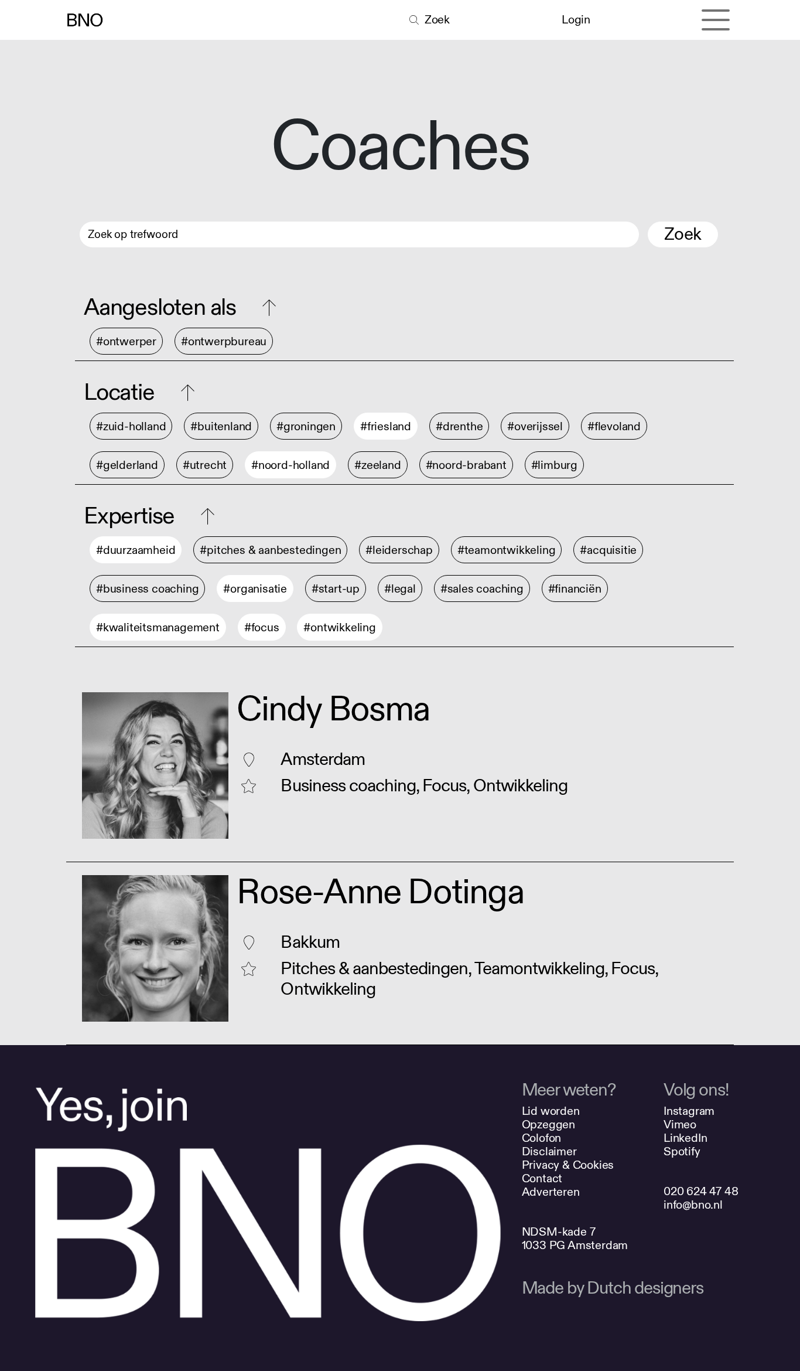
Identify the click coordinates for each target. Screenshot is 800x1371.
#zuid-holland (131, 426)
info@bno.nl (693, 1205)
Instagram (689, 1111)
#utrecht (205, 465)
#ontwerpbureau (223, 341)
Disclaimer (549, 1151)
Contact (542, 1178)
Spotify (682, 1151)
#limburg (554, 465)
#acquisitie (608, 550)
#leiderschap (399, 550)
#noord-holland (290, 465)
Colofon (542, 1138)
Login (576, 19)
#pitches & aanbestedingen (270, 550)
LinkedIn (685, 1138)
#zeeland (377, 465)
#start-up (336, 588)
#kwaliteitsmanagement (158, 627)
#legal (400, 588)
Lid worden (551, 1111)
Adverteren (551, 1192)
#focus (261, 627)
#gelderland (127, 465)
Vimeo (680, 1124)
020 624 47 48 (701, 1191)
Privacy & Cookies (568, 1165)
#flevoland (614, 426)
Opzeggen (548, 1124)
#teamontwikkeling (506, 550)
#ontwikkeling (339, 627)
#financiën (574, 588)
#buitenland (221, 426)
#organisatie (255, 588)
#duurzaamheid (135, 550)
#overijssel (535, 426)
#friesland (385, 426)
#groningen (306, 426)
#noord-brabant (466, 465)
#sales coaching (482, 588)
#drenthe (459, 426)
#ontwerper (126, 341)
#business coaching (147, 588)
